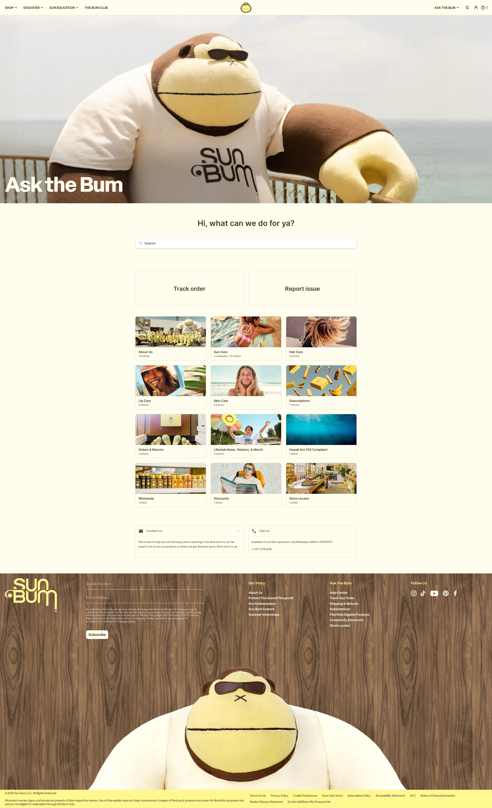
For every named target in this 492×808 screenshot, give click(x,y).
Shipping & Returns (344, 603)
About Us (255, 593)
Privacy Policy (127, 621)
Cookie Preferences (305, 796)
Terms (93, 621)
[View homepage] (246, 7)
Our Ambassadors (262, 603)
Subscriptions (340, 609)
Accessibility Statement (390, 796)
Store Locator (340, 625)
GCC (413, 796)
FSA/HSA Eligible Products (349, 614)
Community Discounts (346, 620)
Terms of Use (258, 796)
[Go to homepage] (31, 595)
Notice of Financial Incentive (438, 796)
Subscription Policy (359, 796)
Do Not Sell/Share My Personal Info (309, 802)
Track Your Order (342, 598)
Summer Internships (263, 614)
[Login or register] (476, 7)
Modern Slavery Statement (266, 802)
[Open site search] (468, 7)
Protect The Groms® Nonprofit (270, 598)
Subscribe (97, 634)
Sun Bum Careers (261, 609)
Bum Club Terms (332, 796)
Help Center (339, 593)
